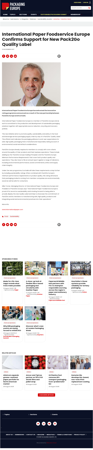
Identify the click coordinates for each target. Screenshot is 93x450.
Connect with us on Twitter (38, 424)
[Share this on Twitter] (7, 56)
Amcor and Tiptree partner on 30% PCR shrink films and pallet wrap (34, 378)
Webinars (33, 19)
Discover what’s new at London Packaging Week (35, 328)
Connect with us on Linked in (44, 424)
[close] (44, 55)
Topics (7, 414)
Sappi (16, 290)
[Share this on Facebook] (3, 56)
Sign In (85, 2)
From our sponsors (9, 278)
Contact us (30, 435)
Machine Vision (66, 19)
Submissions (14, 19)
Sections (33, 414)
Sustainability (14, 216)
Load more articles (46, 395)
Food (6, 216)
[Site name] (13, 9)
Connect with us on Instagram (55, 424)
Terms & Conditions (64, 435)
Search (89, 7)
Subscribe (77, 2)
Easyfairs (40, 335)
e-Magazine (24, 19)
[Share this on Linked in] (11, 56)
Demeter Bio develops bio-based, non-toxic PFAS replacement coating (80, 378)
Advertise (56, 19)
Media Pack (51, 435)
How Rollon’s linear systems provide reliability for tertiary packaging (80, 284)
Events (54, 414)
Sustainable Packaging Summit (11, 337)
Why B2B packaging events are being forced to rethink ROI (12, 328)
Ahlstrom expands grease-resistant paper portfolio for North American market (11, 379)
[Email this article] (15, 56)
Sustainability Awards (45, 19)
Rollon (84, 292)
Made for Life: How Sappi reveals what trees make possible (12, 283)
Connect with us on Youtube (49, 424)
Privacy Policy (79, 435)
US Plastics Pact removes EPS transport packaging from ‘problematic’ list (57, 379)
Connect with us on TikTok (46, 427)
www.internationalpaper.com (12, 210)
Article (6, 372)
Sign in (34, 52)
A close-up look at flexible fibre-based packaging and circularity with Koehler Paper (34, 285)
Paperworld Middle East (57, 300)
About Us (6, 19)
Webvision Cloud (51, 443)
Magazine (40, 435)
